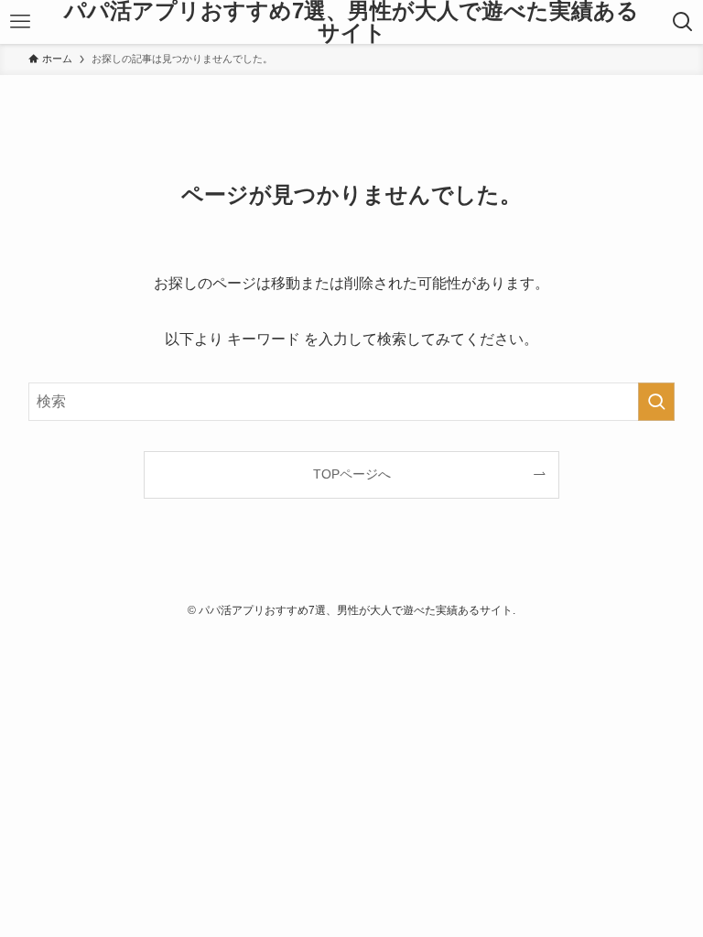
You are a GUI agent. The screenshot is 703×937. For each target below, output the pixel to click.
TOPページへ (352, 474)
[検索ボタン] (683, 22)
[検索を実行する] (656, 401)
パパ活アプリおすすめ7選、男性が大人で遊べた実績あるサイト (351, 22)
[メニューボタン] (20, 22)
